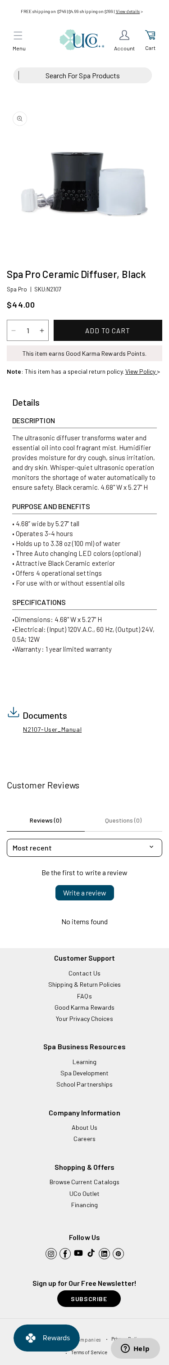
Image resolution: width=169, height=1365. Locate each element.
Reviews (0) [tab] (45, 820)
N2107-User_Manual (52, 729)
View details (128, 11)
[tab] (26, 402)
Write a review (84, 892)
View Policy (141, 371)
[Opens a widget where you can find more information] (135, 1349)
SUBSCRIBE (89, 1298)
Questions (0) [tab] (123, 820)
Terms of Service (89, 1352)
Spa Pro (17, 289)
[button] (18, 35)
